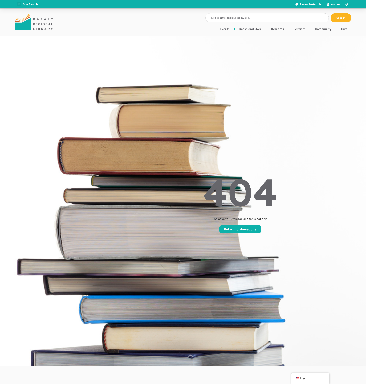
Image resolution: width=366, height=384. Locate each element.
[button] (19, 4)
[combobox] (267, 18)
